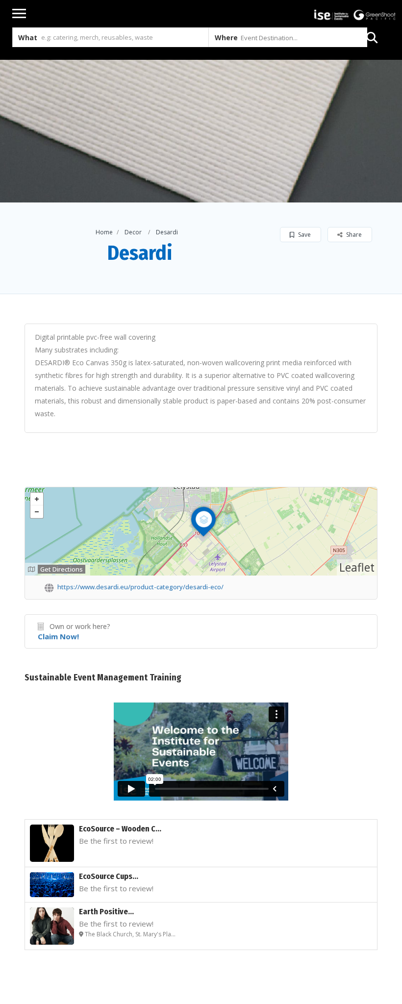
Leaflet (357, 567)
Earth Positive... (106, 911)
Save (304, 234)
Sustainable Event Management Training (103, 677)
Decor (133, 232)
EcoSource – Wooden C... (120, 828)
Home (104, 232)
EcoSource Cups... (108, 876)
